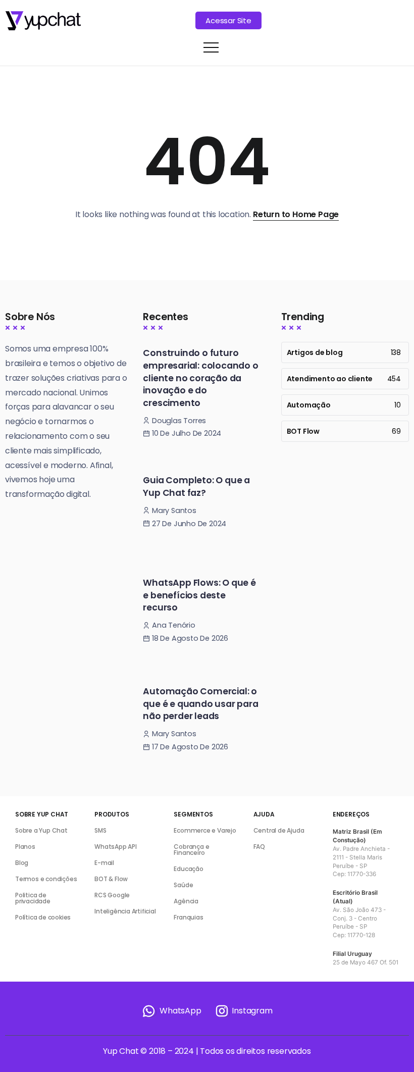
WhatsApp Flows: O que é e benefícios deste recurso (199, 595)
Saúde (183, 885)
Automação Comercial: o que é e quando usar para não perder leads (200, 703)
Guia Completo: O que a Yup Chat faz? (196, 486)
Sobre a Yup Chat (41, 830)
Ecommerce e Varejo (205, 830)
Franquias (188, 917)
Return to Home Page (296, 214)
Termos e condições (46, 879)
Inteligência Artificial (125, 911)
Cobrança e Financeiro (191, 849)
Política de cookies (43, 917)
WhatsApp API (115, 846)
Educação (188, 868)
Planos (25, 846)
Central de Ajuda (278, 830)
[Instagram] (243, 1011)
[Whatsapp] (171, 1011)
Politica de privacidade (32, 898)
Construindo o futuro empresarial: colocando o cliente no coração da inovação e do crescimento (200, 378)
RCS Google (112, 895)
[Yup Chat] (43, 20)
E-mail (104, 862)
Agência (186, 901)
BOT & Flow (111, 879)
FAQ (259, 846)
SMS (100, 830)
